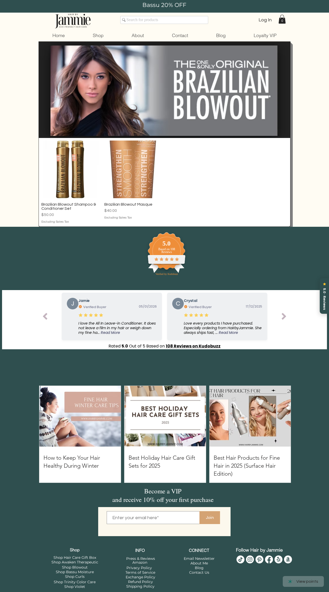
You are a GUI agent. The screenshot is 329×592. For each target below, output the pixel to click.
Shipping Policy (140, 586)
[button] (282, 19)
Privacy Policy (139, 567)
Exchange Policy (140, 577)
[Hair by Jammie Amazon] (288, 559)
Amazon (139, 562)
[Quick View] (70, 169)
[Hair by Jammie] (240, 559)
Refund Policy (140, 581)
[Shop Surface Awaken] (278, 559)
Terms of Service (140, 572)
